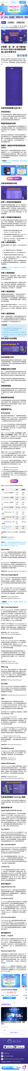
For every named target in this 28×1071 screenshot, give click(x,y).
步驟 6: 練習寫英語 (15, 82)
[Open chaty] (24, 1067)
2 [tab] (14, 1002)
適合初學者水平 (15, 102)
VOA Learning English (15, 92)
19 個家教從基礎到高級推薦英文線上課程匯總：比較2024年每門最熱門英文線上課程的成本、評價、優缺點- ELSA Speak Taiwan (13, 543)
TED (15, 97)
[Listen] (3, 492)
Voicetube (14, 91)
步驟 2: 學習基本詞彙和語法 (15, 78)
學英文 (4, 131)
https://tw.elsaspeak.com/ (7, 539)
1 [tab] (13, 1002)
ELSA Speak (15, 90)
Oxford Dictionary (15, 99)
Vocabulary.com (15, 98)
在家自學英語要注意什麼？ (14, 71)
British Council (15, 94)
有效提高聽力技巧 (15, 84)
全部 (3, 22)
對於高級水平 (15, 104)
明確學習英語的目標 (15, 73)
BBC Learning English (15, 93)
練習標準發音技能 (15, 88)
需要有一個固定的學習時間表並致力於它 (15, 74)
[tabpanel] (14, 1018)
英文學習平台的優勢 (14, 83)
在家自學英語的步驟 (14, 76)
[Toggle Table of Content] (19, 68)
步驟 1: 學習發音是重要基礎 (15, 77)
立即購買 (14, 481)
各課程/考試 (19, 17)
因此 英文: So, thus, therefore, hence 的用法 (15, 332)
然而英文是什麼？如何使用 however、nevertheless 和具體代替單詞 (13, 329)
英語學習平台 (14, 89)
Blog (6, 17)
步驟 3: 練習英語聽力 (15, 79)
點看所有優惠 (13, 1032)
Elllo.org (15, 95)
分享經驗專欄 (5, 971)
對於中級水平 (15, 103)
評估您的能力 (15, 72)
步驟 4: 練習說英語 (15, 80)
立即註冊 (22, 2)
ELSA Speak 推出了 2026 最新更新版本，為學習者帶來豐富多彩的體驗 (14, 1023)
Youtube (15, 96)
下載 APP (13, 2)
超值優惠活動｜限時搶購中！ (9, 1068)
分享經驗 (11, 17)
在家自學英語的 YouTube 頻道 (14, 101)
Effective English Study (7, 26)
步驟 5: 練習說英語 (15, 81)
